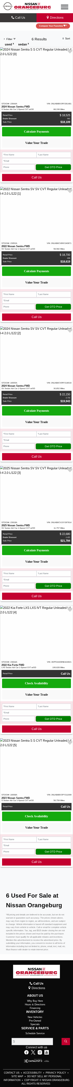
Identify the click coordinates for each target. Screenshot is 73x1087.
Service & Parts (35, 1028)
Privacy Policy (56, 1072)
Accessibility (32, 1072)
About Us (35, 995)
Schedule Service (35, 1033)
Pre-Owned (35, 1020)
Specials (35, 1024)
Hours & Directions (35, 1004)
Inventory (35, 1011)
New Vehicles (35, 1017)
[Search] (66, 1041)
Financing (35, 1008)
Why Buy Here (35, 1000)
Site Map (17, 1076)
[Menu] (64, 7)
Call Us (37, 177)
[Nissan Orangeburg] (32, 6)
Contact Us (12, 1072)
